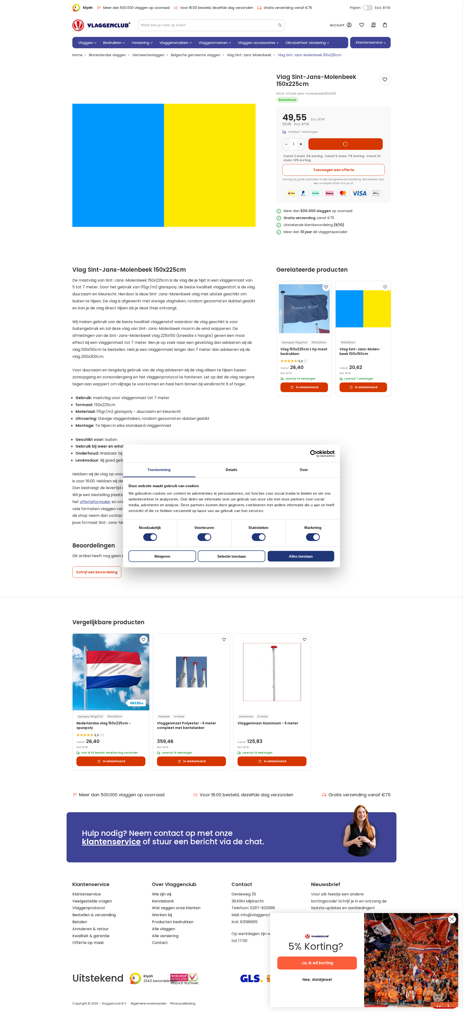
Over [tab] (304, 470)
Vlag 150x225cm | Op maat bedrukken (303, 351)
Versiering (140, 42)
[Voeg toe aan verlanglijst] (385, 79)
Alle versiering (165, 936)
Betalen (79, 922)
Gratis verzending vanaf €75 (288, 7)
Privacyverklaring (182, 1003)
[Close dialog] (452, 919)
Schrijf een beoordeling (96, 572)
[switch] (204, 537)
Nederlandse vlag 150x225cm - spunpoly (103, 725)
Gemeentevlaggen (148, 55)
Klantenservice (86, 894)
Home (77, 55)
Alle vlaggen (163, 929)
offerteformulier (95, 502)
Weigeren (162, 556)
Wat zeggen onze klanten (176, 908)
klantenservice (111, 841)
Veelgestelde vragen (92, 901)
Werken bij (162, 915)
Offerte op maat (88, 942)
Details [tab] (232, 470)
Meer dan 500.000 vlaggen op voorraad (136, 7)
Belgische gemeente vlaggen (195, 55)
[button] (326, 287)
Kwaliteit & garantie (90, 936)
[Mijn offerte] (373, 25)
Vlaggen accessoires (256, 42)
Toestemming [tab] (159, 470)
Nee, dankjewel (317, 979)
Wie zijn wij (161, 894)
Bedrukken (112, 42)
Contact (160, 942)
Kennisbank (163, 901)
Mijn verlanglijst (362, 25)
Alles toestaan (301, 556)
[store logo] (101, 25)
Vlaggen (85, 42)
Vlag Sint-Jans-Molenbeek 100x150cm (360, 351)
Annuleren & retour (90, 929)
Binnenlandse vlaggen (107, 55)
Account (337, 25)
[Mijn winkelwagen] (385, 25)
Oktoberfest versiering (306, 42)
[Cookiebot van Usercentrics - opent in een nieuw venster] (314, 453)
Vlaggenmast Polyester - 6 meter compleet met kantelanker (186, 725)
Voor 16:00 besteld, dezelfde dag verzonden (216, 7)
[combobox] (211, 25)
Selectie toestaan (231, 556)
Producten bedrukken (172, 922)
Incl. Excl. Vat (367, 8)
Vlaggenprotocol (88, 908)
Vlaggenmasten (213, 42)
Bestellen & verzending (94, 915)
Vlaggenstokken (173, 42)
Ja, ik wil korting (317, 963)
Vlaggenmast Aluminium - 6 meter (268, 723)
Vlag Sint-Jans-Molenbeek (249, 55)
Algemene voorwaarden (148, 1003)
